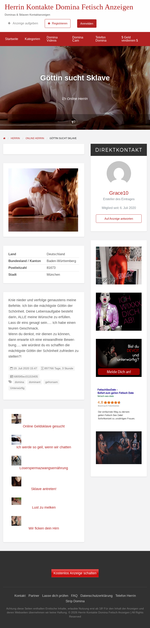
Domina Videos (52, 39)
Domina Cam (77, 39)
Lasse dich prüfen (55, 596)
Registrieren (59, 23)
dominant (34, 382)
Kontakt (20, 596)
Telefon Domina (101, 39)
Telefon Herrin (125, 596)
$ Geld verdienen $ (129, 39)
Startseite (11, 39)
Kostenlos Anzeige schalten (75, 573)
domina (19, 382)
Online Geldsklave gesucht (44, 426)
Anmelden (86, 23)
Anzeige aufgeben (25, 23)
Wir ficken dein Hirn (44, 528)
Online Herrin (77, 99)
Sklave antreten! (43, 489)
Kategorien (32, 39)
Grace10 (118, 193)
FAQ (74, 596)
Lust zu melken (44, 507)
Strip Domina (75, 601)
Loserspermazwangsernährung (44, 468)
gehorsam (51, 382)
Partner (34, 596)
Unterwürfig (17, 388)
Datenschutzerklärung (96, 596)
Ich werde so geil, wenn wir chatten (43, 447)
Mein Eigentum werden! (125, 6)
